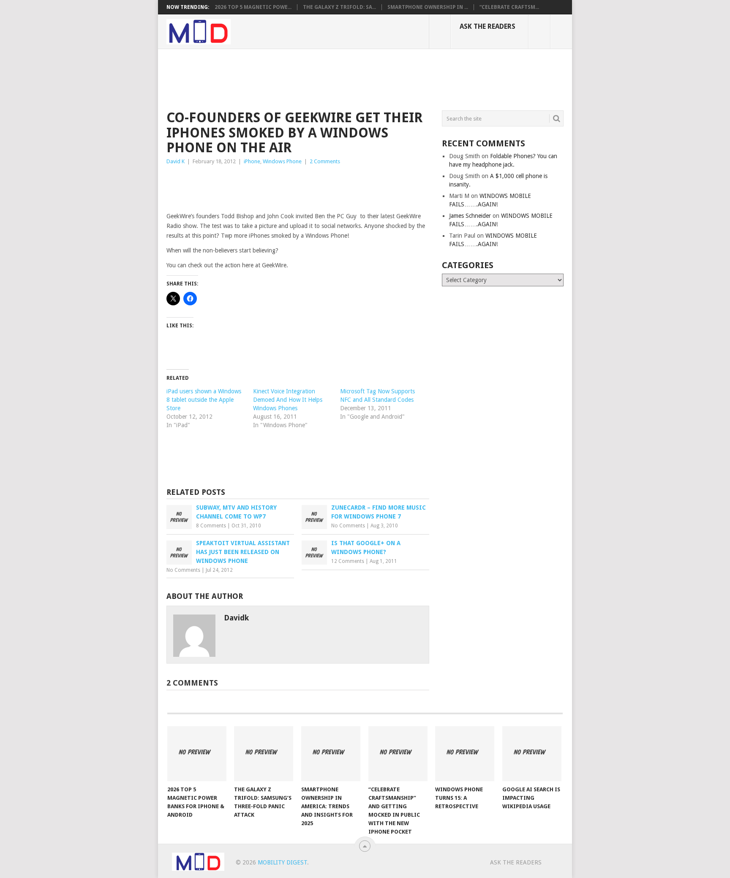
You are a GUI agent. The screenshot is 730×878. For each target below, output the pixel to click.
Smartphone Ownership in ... (427, 7)
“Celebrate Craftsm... (509, 7)
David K (175, 161)
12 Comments (347, 561)
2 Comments (325, 161)
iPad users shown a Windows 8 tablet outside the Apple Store (203, 400)
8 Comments (211, 526)
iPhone (252, 161)
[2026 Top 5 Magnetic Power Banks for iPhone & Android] (196, 753)
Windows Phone (282, 161)
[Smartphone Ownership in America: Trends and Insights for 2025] (330, 753)
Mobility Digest (282, 862)
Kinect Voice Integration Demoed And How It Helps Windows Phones (287, 400)
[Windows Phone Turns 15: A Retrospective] (464, 753)
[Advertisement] (320, 78)
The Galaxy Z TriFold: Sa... (339, 7)
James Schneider (470, 215)
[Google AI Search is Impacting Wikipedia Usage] (531, 753)
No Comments (348, 526)
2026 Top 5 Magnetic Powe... (253, 7)
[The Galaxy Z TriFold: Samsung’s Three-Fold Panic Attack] (263, 753)
